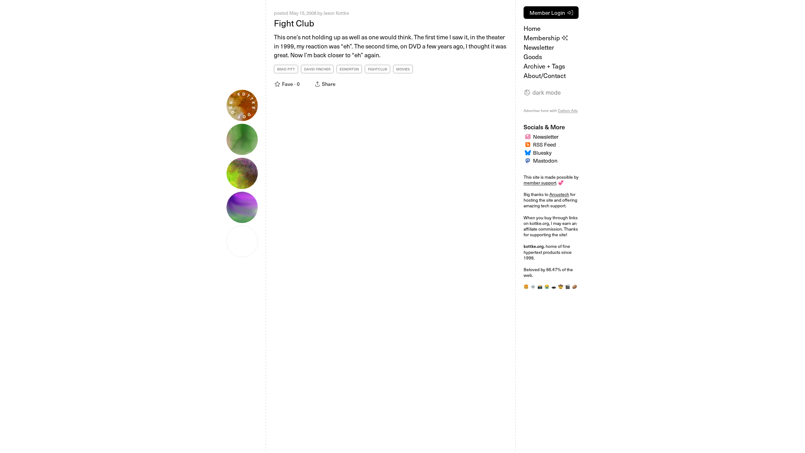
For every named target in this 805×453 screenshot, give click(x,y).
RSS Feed (544, 144)
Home (532, 28)
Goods (533, 56)
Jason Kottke (336, 12)
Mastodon (545, 160)
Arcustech (559, 194)
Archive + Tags (544, 66)
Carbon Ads (568, 110)
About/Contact (545, 75)
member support (540, 182)
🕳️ (553, 286)
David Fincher (317, 69)
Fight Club (294, 23)
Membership (543, 37)
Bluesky (542, 152)
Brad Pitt (286, 69)
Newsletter (539, 47)
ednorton (349, 69)
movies (403, 69)
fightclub (377, 69)
